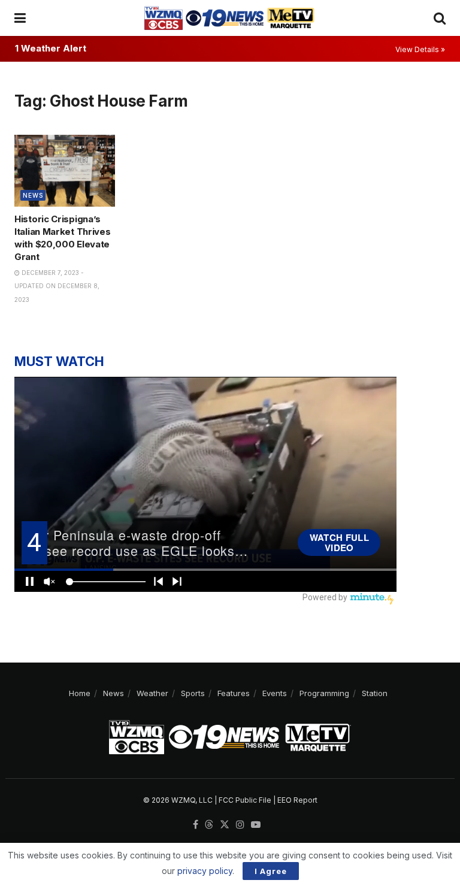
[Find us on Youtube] (256, 824)
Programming (324, 693)
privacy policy (204, 871)
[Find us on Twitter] (224, 824)
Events (274, 693)
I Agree (271, 871)
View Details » (420, 49)
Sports (193, 693)
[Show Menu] (20, 18)
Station (375, 693)
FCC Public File (245, 800)
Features (233, 693)
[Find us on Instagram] (240, 824)
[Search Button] (440, 18)
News (33, 195)
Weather (152, 693)
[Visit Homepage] (229, 18)
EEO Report (297, 800)
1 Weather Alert (50, 48)
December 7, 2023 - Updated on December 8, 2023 (56, 286)
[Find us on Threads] (209, 824)
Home (79, 693)
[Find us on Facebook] (195, 824)
